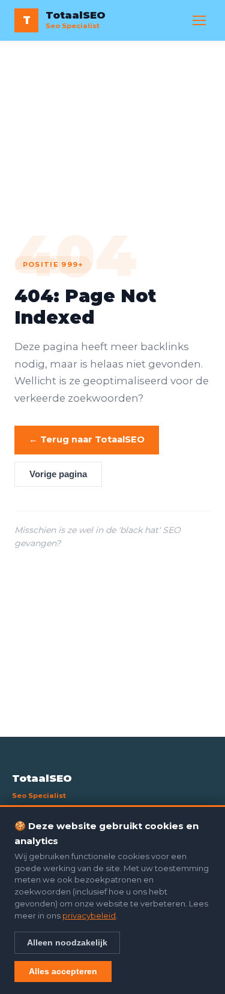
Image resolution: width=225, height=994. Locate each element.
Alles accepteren (63, 971)
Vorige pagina (58, 474)
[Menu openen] (199, 20)
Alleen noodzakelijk (67, 942)
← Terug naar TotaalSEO (87, 439)
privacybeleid (89, 915)
